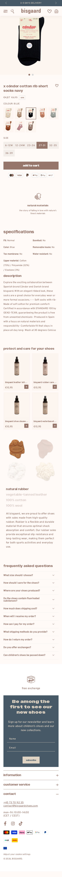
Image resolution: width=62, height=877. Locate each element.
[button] (12, 11)
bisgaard (17, 859)
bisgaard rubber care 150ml (47, 382)
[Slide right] (56, 3)
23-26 (31, 145)
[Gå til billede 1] (29, 75)
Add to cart (31, 165)
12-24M (20, 145)
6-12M (9, 145)
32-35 (53, 145)
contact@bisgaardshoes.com (20, 806)
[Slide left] (6, 3)
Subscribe (31, 760)
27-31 (42, 145)
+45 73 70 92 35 (13, 802)
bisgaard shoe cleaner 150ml (19, 421)
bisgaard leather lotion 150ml (19, 382)
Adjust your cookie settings (16, 854)
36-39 (9, 153)
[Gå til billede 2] (33, 75)
